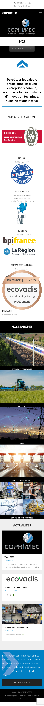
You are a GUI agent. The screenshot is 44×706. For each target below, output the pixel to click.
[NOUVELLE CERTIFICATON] (22, 579)
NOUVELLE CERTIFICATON (16, 588)
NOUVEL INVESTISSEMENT (16, 627)
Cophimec (9, 13)
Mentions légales (11, 696)
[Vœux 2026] (22, 542)
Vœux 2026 (9, 557)
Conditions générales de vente (18, 699)
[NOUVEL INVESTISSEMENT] (22, 614)
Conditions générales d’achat (29, 696)
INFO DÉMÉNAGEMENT (22, 49)
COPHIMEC (23, 692)
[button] (40, 13)
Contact (33, 699)
